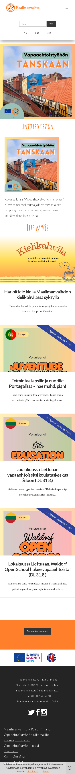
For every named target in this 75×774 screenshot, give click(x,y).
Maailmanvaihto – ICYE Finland (27, 729)
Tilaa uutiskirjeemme (37, 631)
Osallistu (11, 751)
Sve (49, 33)
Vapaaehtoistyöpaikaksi (21, 746)
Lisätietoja (32, 771)
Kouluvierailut (14, 757)
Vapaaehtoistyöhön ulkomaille (26, 735)
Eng (37, 33)
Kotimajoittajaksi (17, 740)
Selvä (46, 771)
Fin (25, 33)
